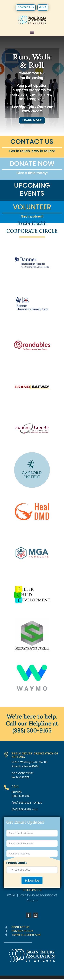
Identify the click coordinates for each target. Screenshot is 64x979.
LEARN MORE (32, 120)
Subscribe (32, 880)
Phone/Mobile (16, 863)
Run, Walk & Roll (32, 61)
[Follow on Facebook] (28, 915)
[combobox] (10, 870)
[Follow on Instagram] (35, 915)
